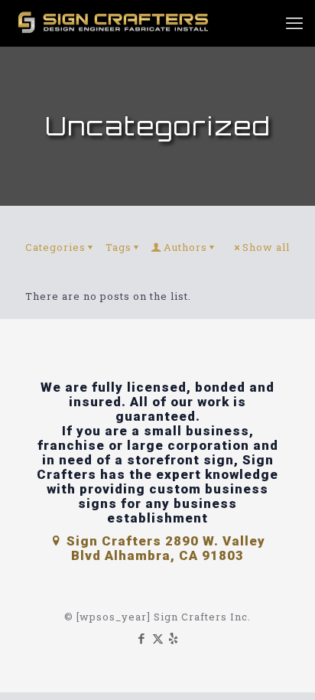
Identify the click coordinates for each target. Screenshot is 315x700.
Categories (55, 247)
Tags (119, 247)
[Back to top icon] (284, 669)
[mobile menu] (294, 23)
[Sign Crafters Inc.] (114, 23)
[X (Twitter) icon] (158, 638)
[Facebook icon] (142, 638)
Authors (185, 247)
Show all (266, 247)
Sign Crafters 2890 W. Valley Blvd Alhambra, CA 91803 (164, 548)
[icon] (174, 638)
